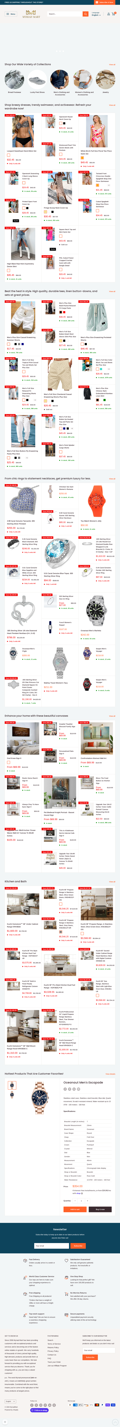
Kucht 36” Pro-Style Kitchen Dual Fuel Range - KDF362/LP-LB (30, 963)
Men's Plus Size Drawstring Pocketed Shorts (96, 347)
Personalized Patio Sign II (66, 761)
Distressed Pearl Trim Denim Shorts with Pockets (67, 156)
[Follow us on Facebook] (32, 1414)
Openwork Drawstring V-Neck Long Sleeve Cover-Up (30, 184)
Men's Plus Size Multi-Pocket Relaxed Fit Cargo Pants (67, 314)
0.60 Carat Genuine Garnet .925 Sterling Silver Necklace (66, 524)
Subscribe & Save (106, 2)
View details (111, 1083)
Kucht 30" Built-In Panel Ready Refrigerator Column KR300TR (30, 994)
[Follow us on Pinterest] (45, 1414)
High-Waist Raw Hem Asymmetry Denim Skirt (20, 274)
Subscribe (78, 1255)
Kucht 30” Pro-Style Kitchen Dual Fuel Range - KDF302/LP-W (59, 995)
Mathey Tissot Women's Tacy (56, 692)
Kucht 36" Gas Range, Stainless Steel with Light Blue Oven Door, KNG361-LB (104, 995)
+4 (72, 437)
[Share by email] (78, 1098)
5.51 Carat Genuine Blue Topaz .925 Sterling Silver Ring (58, 583)
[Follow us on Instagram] (40, 1414)
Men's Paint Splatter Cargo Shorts (66, 455)
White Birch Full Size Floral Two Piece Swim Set (96, 161)
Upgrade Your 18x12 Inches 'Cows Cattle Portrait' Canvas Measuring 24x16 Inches (103, 818)
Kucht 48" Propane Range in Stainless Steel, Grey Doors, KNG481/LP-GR (66, 933)
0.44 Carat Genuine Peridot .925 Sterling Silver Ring (103, 579)
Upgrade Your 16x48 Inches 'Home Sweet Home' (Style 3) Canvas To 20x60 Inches (67, 867)
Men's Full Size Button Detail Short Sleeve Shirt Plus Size (67, 342)
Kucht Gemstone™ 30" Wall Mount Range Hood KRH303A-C (21, 1056)
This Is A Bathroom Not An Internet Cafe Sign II (66, 841)
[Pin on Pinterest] (69, 1098)
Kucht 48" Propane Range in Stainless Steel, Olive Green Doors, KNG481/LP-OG (66, 904)
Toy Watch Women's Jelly (91, 530)
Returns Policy (53, 1356)
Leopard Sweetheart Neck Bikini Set (21, 160)
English (8, 1410)
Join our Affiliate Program (57, 1375)
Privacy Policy (53, 1360)
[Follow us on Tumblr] (54, 1414)
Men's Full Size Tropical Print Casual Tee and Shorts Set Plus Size (30, 372)
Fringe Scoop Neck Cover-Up (56, 217)
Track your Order (54, 1371)
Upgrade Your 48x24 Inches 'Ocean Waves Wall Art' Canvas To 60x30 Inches (21, 842)
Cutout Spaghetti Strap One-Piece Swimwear (102, 212)
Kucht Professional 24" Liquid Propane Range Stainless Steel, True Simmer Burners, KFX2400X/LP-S (66, 1027)
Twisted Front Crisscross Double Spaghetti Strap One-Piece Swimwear (104, 186)
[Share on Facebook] (65, 1098)
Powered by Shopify (11, 1418)
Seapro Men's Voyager (101, 659)
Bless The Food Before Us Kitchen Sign (103, 789)
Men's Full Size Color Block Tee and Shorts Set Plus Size (104, 371)
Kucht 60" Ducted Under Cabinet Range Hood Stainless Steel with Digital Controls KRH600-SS (104, 965)
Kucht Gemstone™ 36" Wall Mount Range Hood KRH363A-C (67, 1051)
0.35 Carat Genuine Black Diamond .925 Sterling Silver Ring (30, 550)
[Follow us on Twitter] (36, 1414)
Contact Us (52, 1364)
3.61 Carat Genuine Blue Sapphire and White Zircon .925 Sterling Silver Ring (29, 580)
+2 (109, 194)
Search (50, 1349)
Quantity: (67, 1210)
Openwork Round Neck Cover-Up (65, 127)
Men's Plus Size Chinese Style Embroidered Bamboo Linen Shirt (104, 401)
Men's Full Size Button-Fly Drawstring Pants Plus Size (22, 461)
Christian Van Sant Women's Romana (66, 497)
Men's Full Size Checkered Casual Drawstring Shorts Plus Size (58, 404)
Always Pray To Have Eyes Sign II (30, 814)
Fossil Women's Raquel (65, 632)
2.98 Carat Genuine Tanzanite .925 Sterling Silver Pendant (21, 531)
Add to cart (75, 1218)
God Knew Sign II (14, 767)
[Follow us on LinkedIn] (49, 1414)
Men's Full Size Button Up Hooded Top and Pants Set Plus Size (66, 429)
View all (112, 73)
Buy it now (100, 1218)
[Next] (115, 89)
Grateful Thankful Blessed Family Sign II (67, 735)
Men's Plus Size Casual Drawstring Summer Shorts (21, 347)
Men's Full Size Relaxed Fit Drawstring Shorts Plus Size (29, 401)
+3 (109, 378)
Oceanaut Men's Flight (28, 659)
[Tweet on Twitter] (74, 1098)
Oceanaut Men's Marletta (91, 639)
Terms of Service (54, 1353)
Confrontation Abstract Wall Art (93, 767)
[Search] (85, 14)
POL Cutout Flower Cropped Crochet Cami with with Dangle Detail (66, 270)
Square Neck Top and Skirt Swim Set (67, 239)
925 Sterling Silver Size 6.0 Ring (66, 606)
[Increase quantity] (87, 1209)
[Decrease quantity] (75, 1209)
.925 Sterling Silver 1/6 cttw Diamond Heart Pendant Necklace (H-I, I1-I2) (22, 640)
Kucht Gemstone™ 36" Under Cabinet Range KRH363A (22, 934)
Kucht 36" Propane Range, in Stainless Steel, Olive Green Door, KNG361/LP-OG (96, 935)
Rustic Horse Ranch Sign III (30, 788)
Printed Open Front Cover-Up (29, 211)
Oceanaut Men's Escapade (83, 1091)
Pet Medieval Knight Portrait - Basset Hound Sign (59, 822)
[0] (113, 14)
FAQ (49, 1367)
